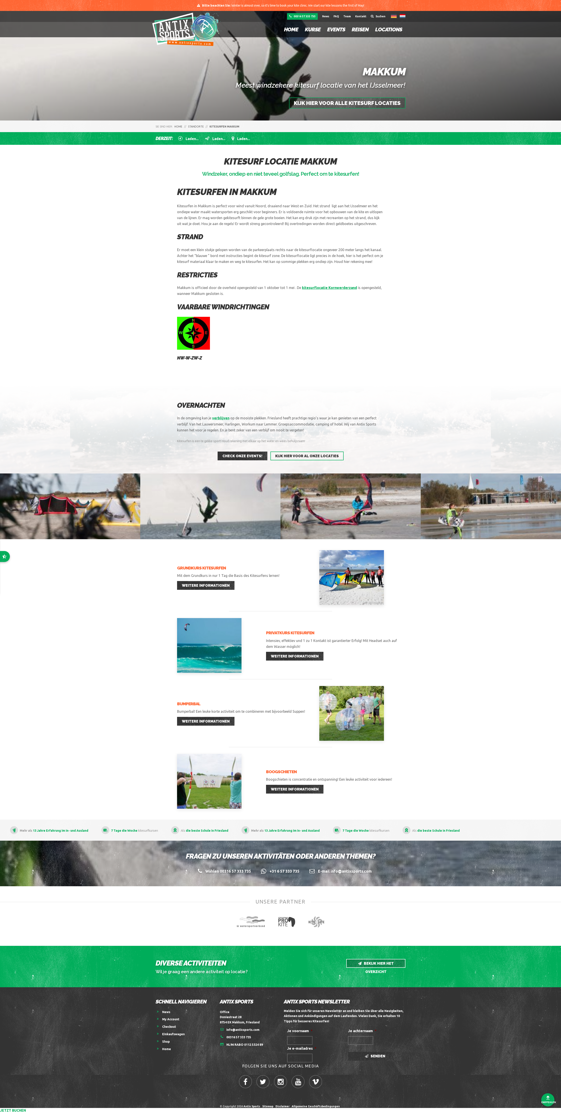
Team (347, 16)
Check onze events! (242, 456)
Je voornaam (299, 1031)
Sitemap (267, 1106)
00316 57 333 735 (304, 16)
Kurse (313, 29)
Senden (377, 1056)
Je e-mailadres (301, 1048)
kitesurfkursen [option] (285, 830)
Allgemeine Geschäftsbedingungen (316, 1106)
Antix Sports (251, 1106)
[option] (431, 830)
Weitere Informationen (206, 585)
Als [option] (355, 830)
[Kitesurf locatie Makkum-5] (210, 506)
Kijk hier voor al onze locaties (307, 456)
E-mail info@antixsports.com (345, 871)
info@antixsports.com (242, 1029)
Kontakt (360, 16)
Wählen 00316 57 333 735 (228, 871)
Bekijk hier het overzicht (378, 964)
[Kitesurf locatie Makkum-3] (491, 506)
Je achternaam (362, 1031)
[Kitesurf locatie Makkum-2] (70, 506)
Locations (388, 29)
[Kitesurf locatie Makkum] (350, 506)
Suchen (380, 16)
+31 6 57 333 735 (284, 871)
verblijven (220, 418)
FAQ (336, 16)
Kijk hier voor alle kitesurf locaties (347, 103)
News (325, 16)
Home (291, 29)
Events (336, 29)
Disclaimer (282, 1106)
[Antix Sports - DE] (188, 29)
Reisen (360, 29)
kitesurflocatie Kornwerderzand (329, 288)
